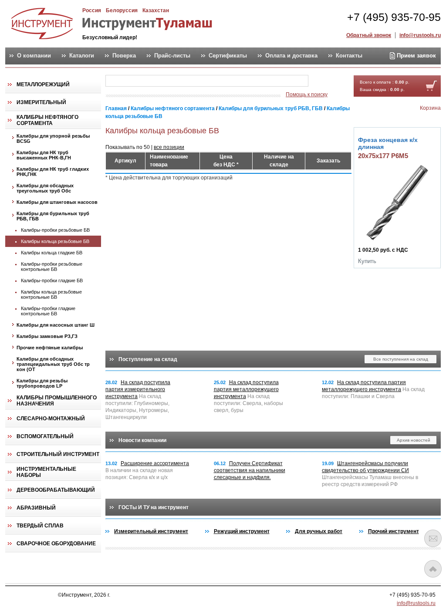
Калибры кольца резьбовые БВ (55, 241)
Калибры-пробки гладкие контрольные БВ (48, 311)
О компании (34, 55)
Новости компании (142, 440)
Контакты (349, 55)
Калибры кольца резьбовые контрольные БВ (51, 294)
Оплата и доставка (291, 55)
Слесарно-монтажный (51, 418)
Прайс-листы (172, 55)
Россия (91, 10)
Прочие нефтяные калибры (50, 347)
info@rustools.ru (420, 35)
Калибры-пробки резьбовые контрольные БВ (51, 266)
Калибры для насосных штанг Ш (56, 325)
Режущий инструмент (242, 531)
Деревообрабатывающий (56, 490)
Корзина (430, 108)
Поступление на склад (147, 359)
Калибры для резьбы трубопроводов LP (42, 383)
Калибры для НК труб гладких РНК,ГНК (53, 171)
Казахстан (155, 10)
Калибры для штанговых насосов (57, 202)
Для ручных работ (318, 531)
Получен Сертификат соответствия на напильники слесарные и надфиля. (249, 470)
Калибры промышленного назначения (57, 401)
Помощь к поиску (307, 94)
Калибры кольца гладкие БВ (51, 252)
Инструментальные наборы (46, 472)
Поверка (124, 55)
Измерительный (41, 102)
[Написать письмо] (433, 538)
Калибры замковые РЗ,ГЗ (47, 336)
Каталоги (81, 55)
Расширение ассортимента (155, 463)
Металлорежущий (43, 84)
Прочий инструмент (393, 531)
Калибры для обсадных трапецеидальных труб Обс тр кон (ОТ (53, 364)
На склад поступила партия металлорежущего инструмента (246, 389)
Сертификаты (228, 55)
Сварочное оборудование (56, 543)
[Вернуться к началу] (433, 569)
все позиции (169, 147)
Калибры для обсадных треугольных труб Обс (45, 188)
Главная (116, 108)
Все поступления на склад (400, 359)
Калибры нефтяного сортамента (47, 120)
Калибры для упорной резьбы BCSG (53, 138)
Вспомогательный (45, 436)
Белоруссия (122, 10)
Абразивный (36, 508)
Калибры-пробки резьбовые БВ (55, 230)
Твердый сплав (40, 526)
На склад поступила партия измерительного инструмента (137, 389)
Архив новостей (413, 440)
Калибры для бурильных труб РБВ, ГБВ (53, 216)
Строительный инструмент (58, 454)
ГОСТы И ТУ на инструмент (153, 507)
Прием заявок (415, 55)
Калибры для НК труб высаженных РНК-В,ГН (44, 155)
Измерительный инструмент (151, 531)
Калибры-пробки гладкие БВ (52, 280)
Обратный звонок (368, 35)
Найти (325, 81)
